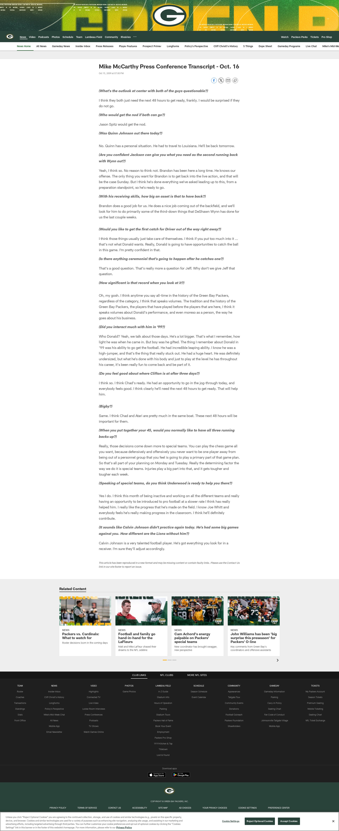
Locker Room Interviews (93, 709)
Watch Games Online (94, 732)
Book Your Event (163, 726)
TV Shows (94, 726)
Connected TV (93, 697)
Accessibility (139, 807)
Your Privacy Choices (215, 807)
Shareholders (234, 726)
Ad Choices (185, 807)
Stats (20, 714)
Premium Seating (315, 703)
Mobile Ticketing (315, 709)
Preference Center (279, 807)
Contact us (114, 807)
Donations (234, 709)
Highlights (94, 691)
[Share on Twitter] (221, 82)
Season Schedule (199, 691)
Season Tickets (315, 697)
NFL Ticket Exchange (315, 720)
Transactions (20, 703)
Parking (163, 709)
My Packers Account (315, 691)
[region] (169, 821)
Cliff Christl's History (54, 697)
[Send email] (228, 82)
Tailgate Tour (234, 697)
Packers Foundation (234, 720)
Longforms (54, 703)
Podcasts (93, 720)
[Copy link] (235, 81)
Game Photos (129, 691)
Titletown (163, 749)
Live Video (94, 703)
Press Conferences (94, 714)
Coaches (20, 697)
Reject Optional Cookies (260, 821)
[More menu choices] (134, 36)
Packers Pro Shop (163, 737)
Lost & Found (163, 755)
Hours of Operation (163, 703)
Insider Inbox (54, 691)
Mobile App (54, 726)
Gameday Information (274, 691)
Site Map (163, 807)
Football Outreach (234, 714)
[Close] (333, 821)
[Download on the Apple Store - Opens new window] (156, 775)
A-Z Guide (163, 691)
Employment (163, 732)
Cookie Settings (247, 807)
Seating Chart (274, 709)
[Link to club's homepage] (10, 36)
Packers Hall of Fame (163, 720)
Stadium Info (163, 697)
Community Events (234, 703)
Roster (20, 691)
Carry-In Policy (274, 703)
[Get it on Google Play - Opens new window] (181, 776)
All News (54, 720)
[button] (164, 660)
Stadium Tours (163, 714)
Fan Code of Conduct (274, 714)
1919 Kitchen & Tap (163, 743)
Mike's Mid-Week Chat (54, 714)
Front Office (20, 720)
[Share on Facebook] (214, 82)
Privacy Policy (58, 807)
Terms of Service (87, 807)
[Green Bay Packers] (169, 791)
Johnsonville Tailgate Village (274, 720)
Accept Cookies (289, 821)
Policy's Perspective (54, 709)
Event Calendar (199, 697)
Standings (20, 709)
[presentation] (278, 661)
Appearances (234, 691)
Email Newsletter (54, 732)
